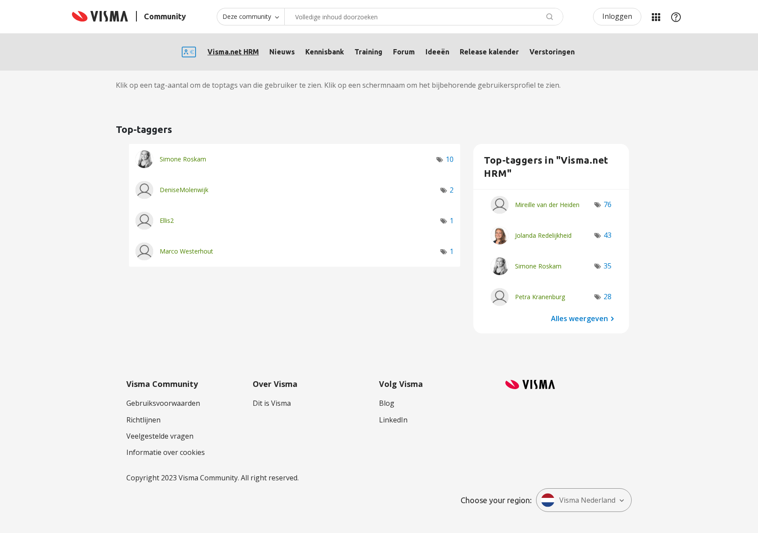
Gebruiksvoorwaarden (163, 403)
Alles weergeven (579, 318)
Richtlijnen (143, 420)
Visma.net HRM (233, 52)
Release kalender (489, 52)
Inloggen (617, 16)
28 (607, 296)
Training (368, 52)
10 (450, 159)
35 (607, 266)
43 (607, 235)
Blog (386, 403)
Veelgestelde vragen (159, 436)
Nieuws (282, 52)
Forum (404, 52)
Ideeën (437, 52)
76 (607, 204)
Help (676, 17)
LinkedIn (393, 420)
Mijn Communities (656, 17)
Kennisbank (324, 52)
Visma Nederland (587, 500)
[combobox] (423, 16)
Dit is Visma (272, 403)
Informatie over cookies (165, 452)
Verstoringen (552, 52)
